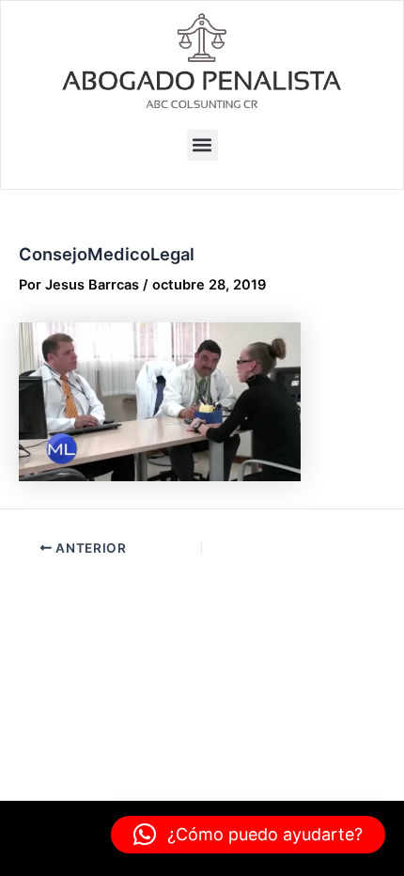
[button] (202, 145)
